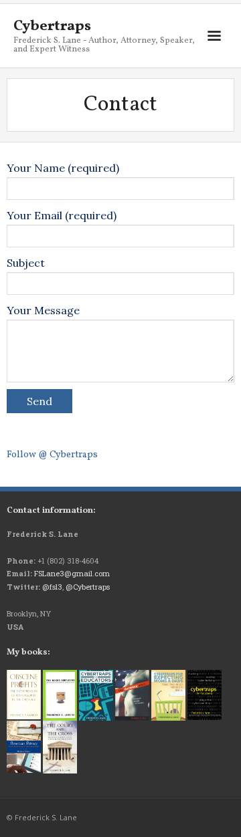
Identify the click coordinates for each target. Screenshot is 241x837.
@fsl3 (52, 587)
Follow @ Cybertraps (52, 455)
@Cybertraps (88, 587)
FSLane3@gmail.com (72, 573)
